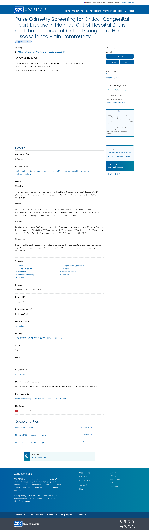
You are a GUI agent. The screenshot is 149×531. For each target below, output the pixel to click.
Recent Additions (93, 10)
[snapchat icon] (129, 526)
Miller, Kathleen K (26, 52)
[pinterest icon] (126, 526)
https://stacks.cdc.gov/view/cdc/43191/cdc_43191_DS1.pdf (40, 398)
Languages (65, 514)
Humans (65, 268)
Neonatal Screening (26, 274)
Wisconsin (22, 277)
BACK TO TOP (114, 174)
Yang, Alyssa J (87, 171)
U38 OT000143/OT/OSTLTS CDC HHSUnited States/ (39, 338)
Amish (20, 266)
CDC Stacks (22, 474)
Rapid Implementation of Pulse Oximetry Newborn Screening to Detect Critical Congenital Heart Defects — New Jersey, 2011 (120, 156)
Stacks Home (84, 473)
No (125, 90)
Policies (51, 514)
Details (109, 74)
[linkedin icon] (133, 521)
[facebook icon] (122, 521)
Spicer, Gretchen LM (70, 171)
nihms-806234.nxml (24, 427)
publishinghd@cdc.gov (115, 102)
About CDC (36, 514)
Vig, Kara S (41, 52)
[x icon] (126, 521)
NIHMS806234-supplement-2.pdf (30, 442)
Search (131, 10)
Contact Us (114, 486)
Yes (109, 90)
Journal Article (22, 326)
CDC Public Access (23, 374)
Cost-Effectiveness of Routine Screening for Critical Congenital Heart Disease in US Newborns (120, 152)
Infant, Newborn (69, 271)
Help (120, 10)
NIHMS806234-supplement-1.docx (30, 435)
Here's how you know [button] (127, 3)
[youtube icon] (122, 526)
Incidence (22, 271)
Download (86, 427)
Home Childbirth (25, 268)
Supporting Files (112, 77)
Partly (117, 90)
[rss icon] (133, 526)
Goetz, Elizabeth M (57, 52)
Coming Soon (109, 10)
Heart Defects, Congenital (73, 266)
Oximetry (66, 274)
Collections (77, 10)
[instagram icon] (129, 521)
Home (67, 10)
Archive (80, 514)
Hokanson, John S (23, 174)
